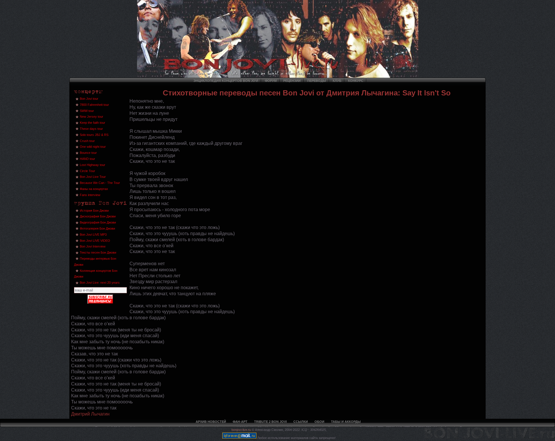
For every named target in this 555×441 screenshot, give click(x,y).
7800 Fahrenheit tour (94, 104)
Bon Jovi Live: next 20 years (100, 282)
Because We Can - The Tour (100, 182)
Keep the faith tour (92, 122)
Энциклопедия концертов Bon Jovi (225, 80)
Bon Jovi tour (89, 98)
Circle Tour (87, 171)
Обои (319, 421)
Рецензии (292, 80)
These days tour (91, 128)
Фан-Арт (240, 421)
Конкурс (355, 80)
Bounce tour (88, 152)
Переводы (316, 80)
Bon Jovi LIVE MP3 (93, 234)
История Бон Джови (94, 210)
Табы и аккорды (346, 421)
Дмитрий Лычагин (90, 414)
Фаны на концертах (94, 189)
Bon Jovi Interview (93, 246)
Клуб (337, 80)
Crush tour (87, 141)
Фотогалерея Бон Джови (97, 228)
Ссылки (300, 421)
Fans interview (90, 195)
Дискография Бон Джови (98, 216)
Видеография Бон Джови (98, 222)
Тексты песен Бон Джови (98, 252)
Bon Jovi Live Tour (93, 176)
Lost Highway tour (92, 165)
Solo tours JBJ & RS (94, 134)
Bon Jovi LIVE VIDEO (95, 240)
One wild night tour (93, 146)
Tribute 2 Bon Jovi (270, 421)
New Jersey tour (91, 116)
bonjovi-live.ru (241, 429)
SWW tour (87, 110)
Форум (271, 80)
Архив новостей (211, 421)
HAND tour (87, 158)
